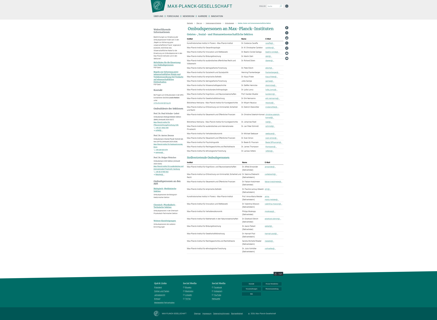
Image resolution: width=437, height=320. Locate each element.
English (262, 6)
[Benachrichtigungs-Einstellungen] (286, 6)
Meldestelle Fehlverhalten (164, 303)
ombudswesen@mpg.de (162, 103)
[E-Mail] (286, 53)
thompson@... (271, 147)
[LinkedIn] (286, 33)
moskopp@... (270, 211)
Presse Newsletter (272, 284)
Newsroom (188, 16)
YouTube (217, 295)
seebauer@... (271, 134)
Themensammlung (272, 289)
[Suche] (280, 6)
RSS (251, 294)
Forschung (173, 16)
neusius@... (270, 103)
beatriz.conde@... (272, 52)
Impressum (206, 314)
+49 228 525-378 (162, 150)
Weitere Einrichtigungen (165, 221)
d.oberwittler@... (272, 107)
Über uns (158, 16)
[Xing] (286, 48)
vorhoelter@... (270, 248)
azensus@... (160, 152)
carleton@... (270, 48)
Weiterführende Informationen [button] (162, 30)
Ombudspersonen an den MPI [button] (167, 182)
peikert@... (269, 226)
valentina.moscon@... (273, 204)
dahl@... (269, 56)
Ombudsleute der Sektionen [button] (168, 108)
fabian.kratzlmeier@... (273, 182)
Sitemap (197, 314)
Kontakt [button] (158, 90)
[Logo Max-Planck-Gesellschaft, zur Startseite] (191, 8)
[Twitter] (286, 43)
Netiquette (216, 299)
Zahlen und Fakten (161, 291)
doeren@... (270, 61)
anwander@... (270, 167)
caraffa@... (270, 43)
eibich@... (269, 68)
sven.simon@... (272, 138)
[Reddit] (286, 38)
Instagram (218, 291)
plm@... (268, 189)
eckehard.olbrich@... (273, 219)
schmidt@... (270, 126)
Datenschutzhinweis (221, 314)
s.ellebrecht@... (271, 174)
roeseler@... (269, 241)
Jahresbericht (159, 295)
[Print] (286, 58)
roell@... (269, 122)
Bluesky (188, 287)
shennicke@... (271, 85)
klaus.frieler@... (272, 77)
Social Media (190, 283)
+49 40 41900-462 (162, 172)
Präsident (158, 287)
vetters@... (270, 151)
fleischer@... (160, 174)
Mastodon (189, 291)
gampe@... (270, 81)
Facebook (218, 287)
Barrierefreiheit (237, 314)
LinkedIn (188, 295)
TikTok (188, 299)
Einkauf (157, 299)
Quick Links (160, 283)
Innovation (217, 16)
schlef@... (159, 130)
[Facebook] (286, 27)
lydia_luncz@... (272, 90)
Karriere (202, 16)
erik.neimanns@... (273, 98)
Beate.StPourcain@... (274, 142)
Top (280, 274)
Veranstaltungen (251, 289)
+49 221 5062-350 (162, 128)
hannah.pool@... (271, 234)
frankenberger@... (273, 72)
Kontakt (251, 284)
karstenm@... (271, 94)
